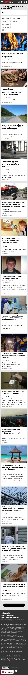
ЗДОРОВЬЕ (5, 330)
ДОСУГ (4, 484)
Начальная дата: (5, 24)
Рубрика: (4, 21)
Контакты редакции (7, 615)
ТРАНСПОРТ (5, 138)
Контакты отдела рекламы (10, 617)
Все (3, 12)
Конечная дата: (5, 27)
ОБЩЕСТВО (5, 253)
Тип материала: (5, 18)
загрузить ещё (14, 605)
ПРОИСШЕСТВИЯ (7, 66)
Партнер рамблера (14, 667)
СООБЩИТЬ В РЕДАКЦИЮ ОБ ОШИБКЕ (12, 620)
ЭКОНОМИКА (5, 179)
